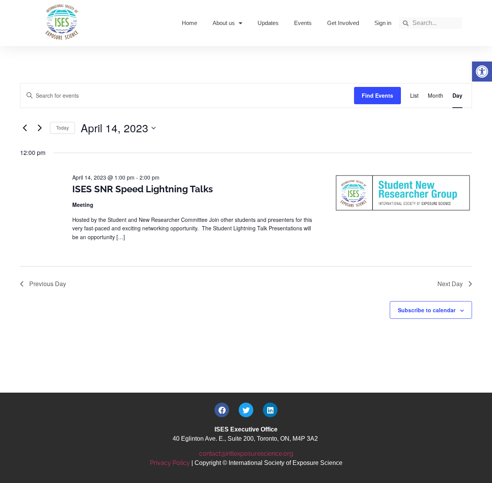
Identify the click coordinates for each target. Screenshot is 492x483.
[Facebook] (221, 410)
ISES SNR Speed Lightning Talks (142, 189)
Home (189, 23)
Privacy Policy (170, 462)
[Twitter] (246, 410)
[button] (482, 72)
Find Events (377, 95)
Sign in (382, 23)
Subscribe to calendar (426, 310)
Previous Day (47, 283)
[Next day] (39, 128)
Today (62, 127)
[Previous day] (24, 128)
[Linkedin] (270, 410)
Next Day (450, 283)
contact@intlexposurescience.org (246, 453)
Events (303, 23)
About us (224, 23)
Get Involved (343, 23)
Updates (268, 23)
